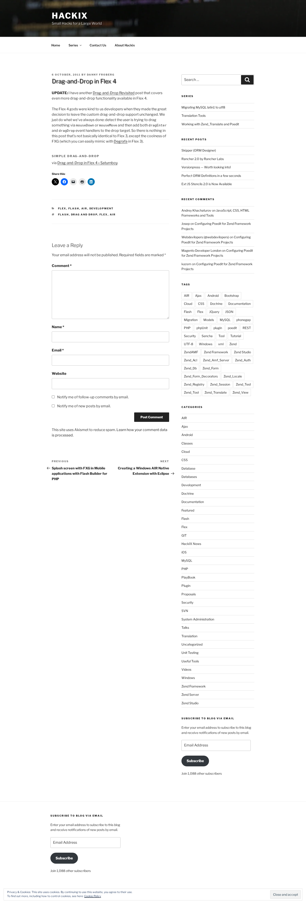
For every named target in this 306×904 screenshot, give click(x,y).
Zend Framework (216, 352)
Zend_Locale (233, 376)
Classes (187, 443)
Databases (189, 477)
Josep (185, 223)
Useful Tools (190, 661)
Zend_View (240, 392)
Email (58, 350)
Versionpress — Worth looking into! (206, 167)
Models (208, 320)
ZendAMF (191, 352)
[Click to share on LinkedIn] (91, 181)
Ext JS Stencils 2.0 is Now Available (206, 184)
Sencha (207, 336)
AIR (84, 208)
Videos (186, 669)
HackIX (70, 16)
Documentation (239, 304)
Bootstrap (231, 295)
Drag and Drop (84, 214)
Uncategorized (192, 644)
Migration (191, 320)
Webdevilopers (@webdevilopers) (205, 237)
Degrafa (120, 141)
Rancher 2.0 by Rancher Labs (202, 159)
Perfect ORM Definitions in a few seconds (211, 176)
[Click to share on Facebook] (64, 181)
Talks (185, 627)
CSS (201, 304)
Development (101, 208)
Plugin (185, 585)
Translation (189, 636)
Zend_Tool (191, 392)
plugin (217, 328)
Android (213, 295)
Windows (205, 344)
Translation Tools (193, 115)
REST (247, 328)
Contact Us (98, 45)
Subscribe (195, 761)
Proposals (188, 594)
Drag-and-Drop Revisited (114, 93)
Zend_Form (211, 368)
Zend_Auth (243, 360)
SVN (184, 611)
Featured (187, 510)
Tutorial (235, 336)
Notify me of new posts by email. (84, 406)
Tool (221, 336)
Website (59, 373)
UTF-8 (188, 344)
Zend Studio (242, 352)
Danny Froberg (100, 74)
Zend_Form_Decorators (201, 376)
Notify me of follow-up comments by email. (93, 397)
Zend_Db (190, 368)
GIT (184, 535)
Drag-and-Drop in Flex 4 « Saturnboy (87, 163)
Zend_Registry (194, 384)
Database (188, 468)
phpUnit (202, 328)
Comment (62, 266)
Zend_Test (243, 384)
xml (221, 344)
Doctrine (216, 304)
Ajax (198, 295)
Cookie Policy (92, 896)
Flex (62, 208)
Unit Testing (189, 653)
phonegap (243, 320)
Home (55, 45)
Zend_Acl (190, 360)
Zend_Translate (216, 392)
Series (73, 45)
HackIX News (191, 544)
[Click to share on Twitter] (55, 181)
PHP (187, 328)
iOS (184, 552)
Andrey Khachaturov (196, 210)
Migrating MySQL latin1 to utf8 (203, 107)
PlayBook (188, 577)
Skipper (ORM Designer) (198, 150)
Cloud (188, 304)
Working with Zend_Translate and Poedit (210, 124)
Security (190, 336)
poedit (232, 328)
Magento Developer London (201, 250)
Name (58, 327)
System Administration (197, 619)
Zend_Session (220, 384)
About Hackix (125, 45)
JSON (229, 312)
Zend (233, 344)
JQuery (214, 312)
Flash (73, 208)
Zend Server (190, 694)
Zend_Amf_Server (216, 360)
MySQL (225, 320)
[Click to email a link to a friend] (73, 181)
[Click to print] (82, 181)
